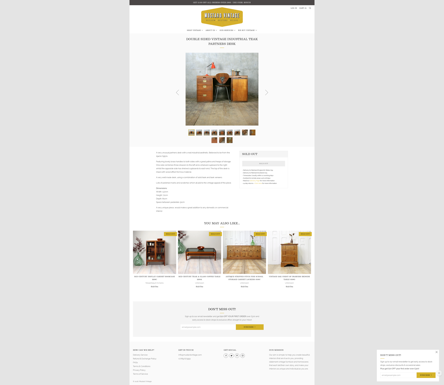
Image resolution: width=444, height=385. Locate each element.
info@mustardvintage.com (190, 355)
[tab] (191, 132)
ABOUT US (210, 30)
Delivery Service (140, 355)
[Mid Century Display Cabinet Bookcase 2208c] (154, 252)
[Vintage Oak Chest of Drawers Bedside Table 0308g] (289, 252)
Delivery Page (255, 181)
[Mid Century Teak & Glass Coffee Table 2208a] (199, 252)
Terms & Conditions (141, 366)
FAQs (135, 362)
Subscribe (249, 327)
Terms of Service (140, 374)
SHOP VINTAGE (194, 30)
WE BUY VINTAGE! (246, 30)
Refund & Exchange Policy (144, 358)
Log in (294, 8)
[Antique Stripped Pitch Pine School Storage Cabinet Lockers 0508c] (244, 252)
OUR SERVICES (226, 30)
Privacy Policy (139, 370)
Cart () (303, 8)
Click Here (258, 183)
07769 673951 (184, 358)
